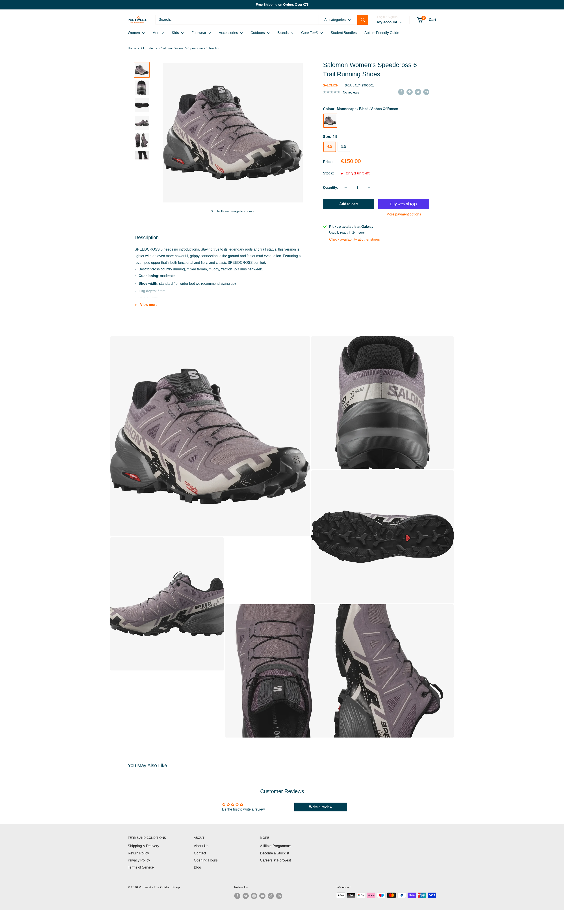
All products (149, 48)
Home (132, 48)
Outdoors (257, 33)
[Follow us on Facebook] (237, 896)
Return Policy (138, 853)
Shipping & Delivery (143, 846)
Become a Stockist (274, 853)
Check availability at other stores (354, 239)
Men (155, 33)
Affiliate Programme (275, 846)
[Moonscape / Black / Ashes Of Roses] (330, 121)
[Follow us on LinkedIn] (279, 896)
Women (134, 33)
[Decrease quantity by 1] (345, 187)
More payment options (403, 214)
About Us (201, 846)
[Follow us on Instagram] (254, 896)
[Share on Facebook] (401, 91)
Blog (197, 867)
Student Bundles (344, 33)
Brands (283, 33)
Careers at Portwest (275, 860)
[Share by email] (426, 91)
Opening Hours (206, 860)
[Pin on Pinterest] (409, 91)
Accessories (228, 33)
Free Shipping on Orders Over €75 (282, 4)
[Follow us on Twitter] (246, 896)
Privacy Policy (139, 860)
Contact (200, 853)
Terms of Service (141, 867)
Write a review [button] (320, 807)
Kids (175, 33)
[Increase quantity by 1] (369, 187)
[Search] (362, 20)
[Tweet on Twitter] (418, 91)
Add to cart (348, 204)
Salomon (330, 85)
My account (387, 22)
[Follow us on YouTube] (262, 896)
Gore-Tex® (309, 33)
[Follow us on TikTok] (271, 896)
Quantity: (330, 187)
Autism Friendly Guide (381, 33)
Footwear (198, 33)
